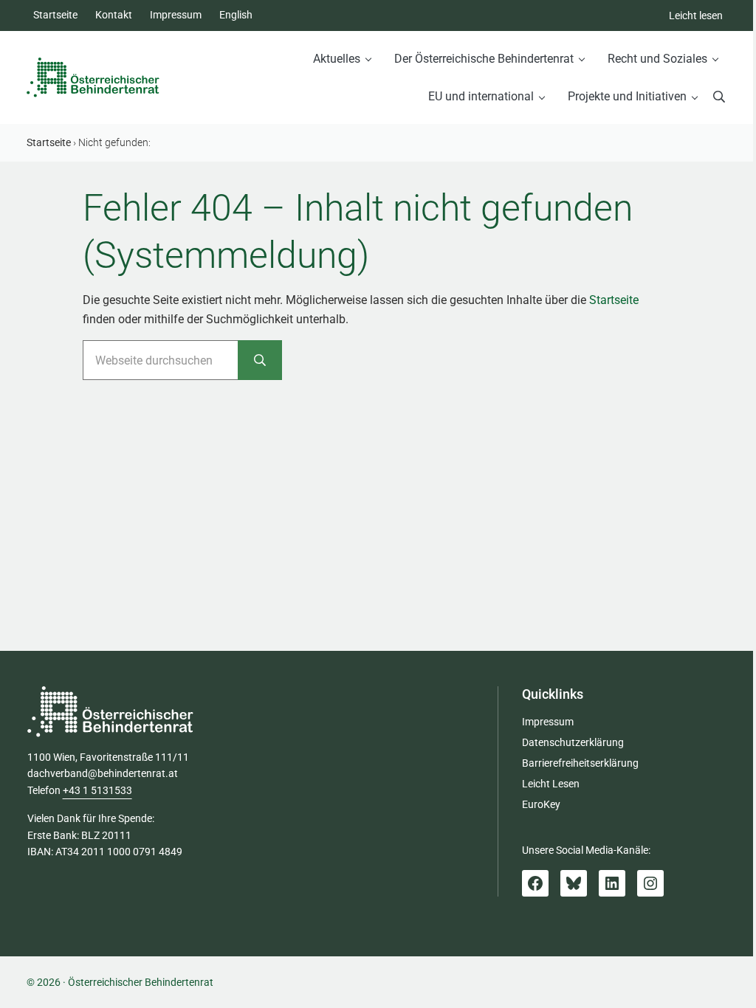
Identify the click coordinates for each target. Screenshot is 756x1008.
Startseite (614, 300)
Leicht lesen (696, 15)
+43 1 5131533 (97, 790)
